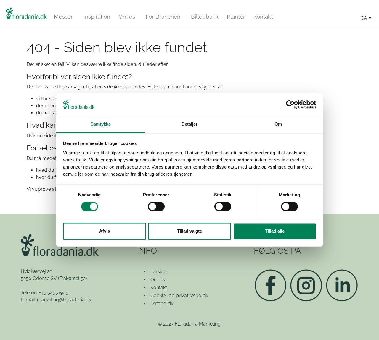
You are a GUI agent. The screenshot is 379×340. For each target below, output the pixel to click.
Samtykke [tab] (101, 124)
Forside (158, 271)
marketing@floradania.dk (64, 299)
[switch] (156, 206)
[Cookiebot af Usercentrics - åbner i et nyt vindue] (290, 104)
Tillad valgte (189, 231)
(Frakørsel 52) (72, 278)
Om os (157, 279)
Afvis (104, 231)
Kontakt (158, 287)
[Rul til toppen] (366, 327)
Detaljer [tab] (190, 124)
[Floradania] (26, 13)
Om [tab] (278, 124)
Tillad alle (275, 231)
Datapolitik (161, 303)
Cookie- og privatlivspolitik (179, 295)
